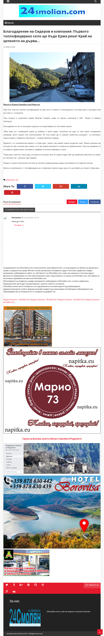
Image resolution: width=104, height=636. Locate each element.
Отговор (17, 225)
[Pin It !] (12, 192)
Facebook (95, 202)
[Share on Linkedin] (79, 186)
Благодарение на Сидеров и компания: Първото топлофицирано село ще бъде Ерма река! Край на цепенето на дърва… (47, 36)
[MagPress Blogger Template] (52, 11)
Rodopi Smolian (12, 634)
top (16, 180)
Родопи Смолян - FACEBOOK (16, 299)
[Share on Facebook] (25, 186)
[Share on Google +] (61, 186)
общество (10, 180)
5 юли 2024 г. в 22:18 (31, 218)
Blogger (72, 202)
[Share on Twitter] (43, 186)
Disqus (83, 202)
